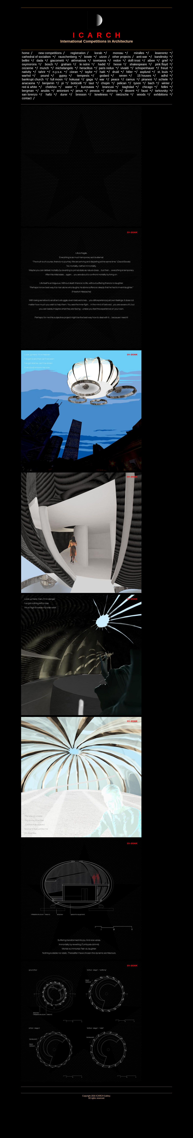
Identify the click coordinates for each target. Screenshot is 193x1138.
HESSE (118, 64)
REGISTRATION (78, 52)
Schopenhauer (144, 68)
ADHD (164, 75)
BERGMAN (28, 90)
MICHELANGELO (64, 68)
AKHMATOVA (78, 60)
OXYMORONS (29, 64)
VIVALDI (124, 68)
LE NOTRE (85, 64)
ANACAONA (28, 83)
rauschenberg (67, 56)
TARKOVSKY (161, 90)
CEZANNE (27, 68)
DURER (63, 94)
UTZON (103, 56)
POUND (45, 75)
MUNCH (44, 68)
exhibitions (161, 94)
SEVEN (123, 75)
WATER (69, 86)
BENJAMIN (48, 83)
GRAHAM (66, 64)
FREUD (164, 68)
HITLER (129, 71)
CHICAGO (147, 86)
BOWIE (88, 56)
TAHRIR (41, 71)
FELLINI (164, 86)
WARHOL (26, 75)
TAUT (91, 83)
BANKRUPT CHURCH (33, 79)
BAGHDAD (128, 86)
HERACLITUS (86, 68)
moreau (118, 52)
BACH (151, 83)
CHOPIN (105, 83)
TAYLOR (88, 71)
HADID (101, 64)
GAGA (89, 79)
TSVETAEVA (99, 60)
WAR (102, 79)
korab (98, 52)
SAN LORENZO (29, 94)
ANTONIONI (63, 90)
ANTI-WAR (141, 56)
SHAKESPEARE (138, 64)
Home (25, 52)
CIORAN (74, 71)
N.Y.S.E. (57, 71)
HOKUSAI (74, 79)
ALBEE (151, 60)
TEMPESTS (83, 75)
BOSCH (49, 64)
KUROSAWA (87, 86)
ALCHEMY (112, 90)
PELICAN (121, 83)
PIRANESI (147, 79)
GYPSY (63, 75)
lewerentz (161, 52)
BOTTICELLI (76, 83)
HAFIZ (49, 94)
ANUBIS (45, 90)
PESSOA (95, 90)
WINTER (166, 83)
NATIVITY (26, 71)
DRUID (115, 71)
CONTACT (27, 98)
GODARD (104, 75)
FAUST (144, 90)
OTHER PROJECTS (121, 56)
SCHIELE (163, 79)
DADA (39, 60)
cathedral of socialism (36, 56)
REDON (117, 60)
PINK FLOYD (161, 64)
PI (62, 83)
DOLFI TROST (134, 60)
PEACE (115, 79)
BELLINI (25, 60)
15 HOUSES (144, 75)
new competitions (50, 52)
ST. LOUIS (163, 71)
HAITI (102, 71)
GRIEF (165, 60)
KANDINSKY (161, 56)
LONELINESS (101, 94)
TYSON (137, 83)
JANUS (79, 90)
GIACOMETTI (57, 60)
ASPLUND (145, 71)
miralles (139, 52)
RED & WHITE (29, 86)
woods (141, 94)
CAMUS (130, 79)
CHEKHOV (51, 86)
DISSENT (129, 90)
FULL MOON (56, 79)
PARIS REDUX (106, 68)
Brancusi (108, 86)
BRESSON (81, 94)
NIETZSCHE (122, 94)
